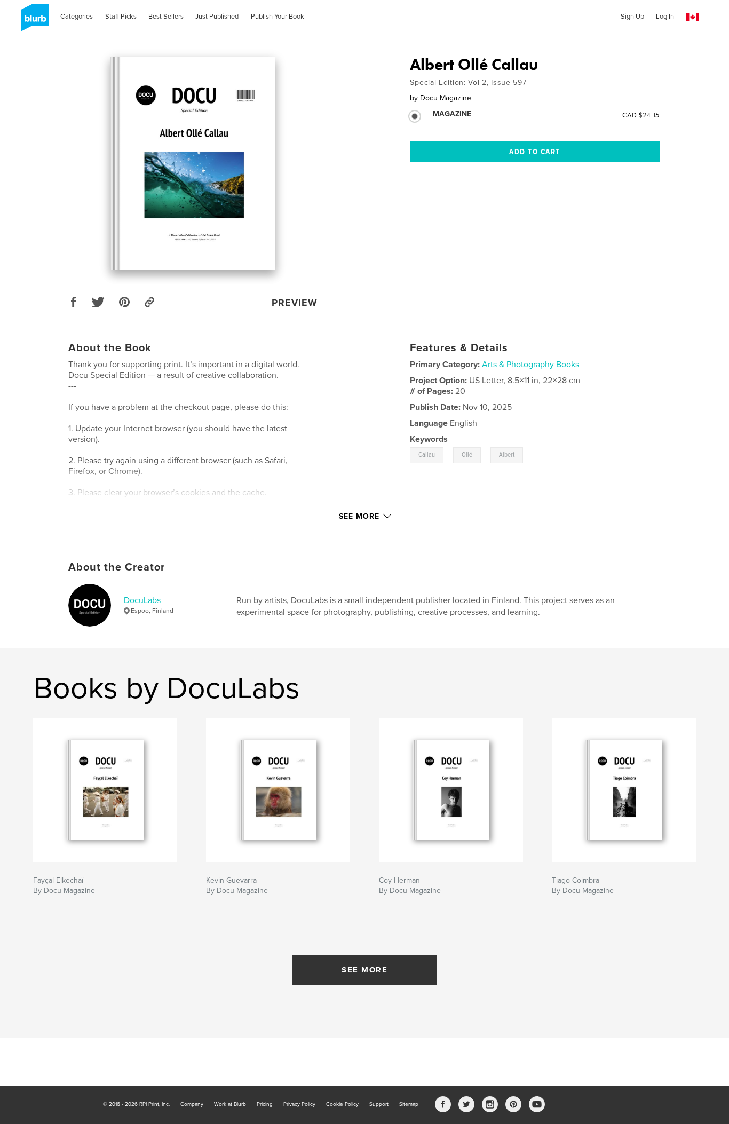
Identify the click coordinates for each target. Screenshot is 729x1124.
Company (191, 1104)
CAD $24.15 (641, 115)
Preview (295, 302)
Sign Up (632, 16)
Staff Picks (121, 16)
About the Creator (116, 567)
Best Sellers (166, 16)
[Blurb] (33, 22)
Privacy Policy (299, 1104)
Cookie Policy (342, 1104)
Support (379, 1104)
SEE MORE (364, 970)
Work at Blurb (230, 1104)
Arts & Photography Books (530, 364)
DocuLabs (142, 600)
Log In (665, 16)
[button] (692, 17)
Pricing (265, 1104)
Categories (76, 16)
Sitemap (408, 1104)
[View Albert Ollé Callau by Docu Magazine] (192, 163)
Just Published (217, 16)
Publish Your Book (277, 16)
